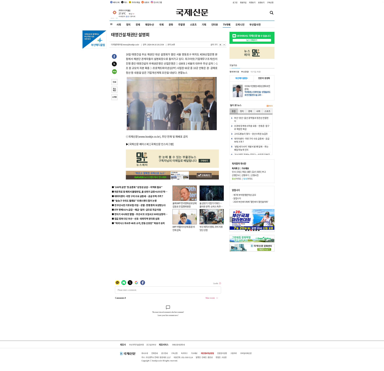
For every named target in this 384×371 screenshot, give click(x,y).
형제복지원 (234, 72)
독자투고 (184, 353)
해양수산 (149, 24)
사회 (119, 24)
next (272, 219)
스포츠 (193, 24)
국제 (161, 24)
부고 (264, 171)
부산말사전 (255, 24)
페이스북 (116, 2)
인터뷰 (214, 24)
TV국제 (226, 24)
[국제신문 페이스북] (139, 144)
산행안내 (235, 175)
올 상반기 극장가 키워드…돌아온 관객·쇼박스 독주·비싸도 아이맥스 (211, 206)
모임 (239, 171)
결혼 (249, 171)
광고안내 (164, 353)
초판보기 (261, 2)
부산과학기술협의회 (136, 344)
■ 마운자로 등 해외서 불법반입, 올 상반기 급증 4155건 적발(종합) (142, 191)
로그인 (235, 2)
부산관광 (245, 72)
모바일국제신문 (246, 353)
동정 (259, 171)
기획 (204, 24)
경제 (138, 24)
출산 (254, 171)
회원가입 (243, 2)
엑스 (125, 2)
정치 (128, 24)
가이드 (236, 178)
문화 (171, 24)
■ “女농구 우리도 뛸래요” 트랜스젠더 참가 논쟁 (134, 200)
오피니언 (240, 24)
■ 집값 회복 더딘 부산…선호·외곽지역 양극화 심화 (135, 218)
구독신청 (270, 2)
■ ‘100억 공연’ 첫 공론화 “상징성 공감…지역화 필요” (137, 187)
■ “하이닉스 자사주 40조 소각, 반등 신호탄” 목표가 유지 (138, 223)
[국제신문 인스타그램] (162, 144)
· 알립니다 (236, 198)
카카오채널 (136, 2)
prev (231, 219)
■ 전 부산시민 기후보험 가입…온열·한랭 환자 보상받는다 (139, 205)
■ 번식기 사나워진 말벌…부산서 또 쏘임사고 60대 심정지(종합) (141, 214)
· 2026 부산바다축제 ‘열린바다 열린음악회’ (250, 201)
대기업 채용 (256, 72)
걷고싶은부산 (151, 344)
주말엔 (181, 24)
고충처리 (233, 353)
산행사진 (254, 175)
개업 (244, 171)
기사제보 (194, 353)
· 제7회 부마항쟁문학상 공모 (244, 194)
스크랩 (114, 97)
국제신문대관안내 (178, 344)
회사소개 (144, 353)
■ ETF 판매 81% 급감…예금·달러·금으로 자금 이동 (136, 209)
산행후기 (245, 175)
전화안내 (154, 353)
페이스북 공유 (114, 57)
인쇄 (114, 82)
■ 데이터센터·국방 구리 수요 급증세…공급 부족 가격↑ (138, 196)
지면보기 (252, 2)
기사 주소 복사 (114, 90)
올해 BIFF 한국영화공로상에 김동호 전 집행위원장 (184, 205)
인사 (234, 171)
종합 (234, 111)
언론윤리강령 (222, 353)
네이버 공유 (114, 72)
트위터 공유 (114, 64)
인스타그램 (158, 2)
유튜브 (146, 2)
